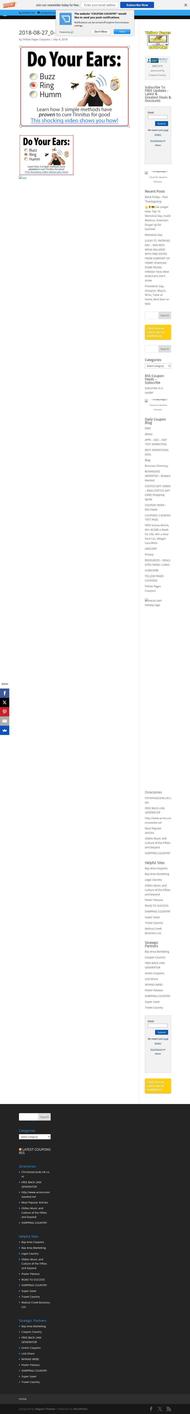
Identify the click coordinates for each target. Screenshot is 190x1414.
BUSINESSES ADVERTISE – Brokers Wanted (158, 476)
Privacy (149, 554)
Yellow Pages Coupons (36, 39)
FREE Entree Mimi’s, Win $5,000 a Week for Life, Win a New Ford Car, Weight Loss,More (157, 534)
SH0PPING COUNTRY (157, 853)
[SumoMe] (4, 730)
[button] (95, 5)
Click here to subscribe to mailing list (155, 332)
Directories (153, 792)
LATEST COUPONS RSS (35, 1151)
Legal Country (153, 879)
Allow (122, 31)
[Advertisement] (160, 671)
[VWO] (74, 32)
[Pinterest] (4, 711)
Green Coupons (154, 973)
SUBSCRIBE (152, 570)
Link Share (151, 979)
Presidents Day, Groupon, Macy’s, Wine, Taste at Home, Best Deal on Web (157, 295)
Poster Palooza (154, 900)
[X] (4, 702)
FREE (148, 428)
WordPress (80, 1409)
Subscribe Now (137, 5)
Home (23, 1399)
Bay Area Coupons (156, 868)
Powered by (65, 32)
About (148, 434)
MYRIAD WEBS (154, 984)
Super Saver (152, 917)
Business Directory (156, 466)
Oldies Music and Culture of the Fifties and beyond (157, 843)
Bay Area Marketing (157, 874)
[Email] (4, 721)
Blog (147, 460)
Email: (151, 112)
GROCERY (151, 548)
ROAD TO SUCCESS (156, 905)
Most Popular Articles (35, 1202)
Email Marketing (156, 141)
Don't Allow (100, 31)
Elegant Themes (45, 1409)
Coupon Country (155, 957)
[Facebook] (4, 693)
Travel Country (154, 923)
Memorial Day (153, 235)
